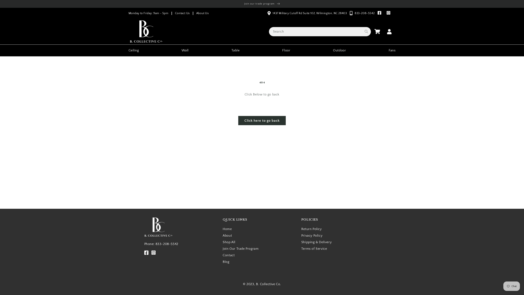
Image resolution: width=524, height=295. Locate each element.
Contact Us (182, 13)
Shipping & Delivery (316, 242)
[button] (377, 31)
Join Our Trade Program (241, 249)
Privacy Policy (311, 235)
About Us (202, 13)
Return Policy (311, 229)
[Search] (366, 31)
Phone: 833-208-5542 (161, 244)
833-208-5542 (365, 13)
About (227, 235)
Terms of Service (314, 249)
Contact (229, 255)
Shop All (229, 242)
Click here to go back (262, 121)
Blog (226, 262)
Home (227, 229)
